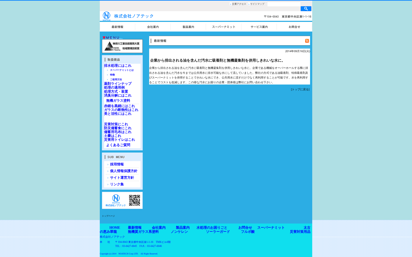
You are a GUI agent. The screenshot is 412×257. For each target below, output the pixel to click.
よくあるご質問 (118, 145)
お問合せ (245, 227)
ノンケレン (179, 231)
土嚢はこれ (112, 136)
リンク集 (117, 184)
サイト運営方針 (122, 177)
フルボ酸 (248, 231)
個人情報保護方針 (124, 171)
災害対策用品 (300, 231)
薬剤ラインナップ (118, 83)
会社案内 (159, 227)
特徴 (112, 74)
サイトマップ (257, 4)
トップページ (108, 215)
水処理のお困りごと (212, 227)
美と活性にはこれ (118, 113)
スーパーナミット (271, 227)
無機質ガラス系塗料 (143, 231)
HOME (114, 227)
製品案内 (183, 227)
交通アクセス (239, 4)
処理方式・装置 (116, 91)
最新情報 (135, 227)
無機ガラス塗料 (118, 100)
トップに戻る (300, 89)
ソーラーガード (218, 231)
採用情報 (117, 164)
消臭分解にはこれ (118, 95)
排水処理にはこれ (118, 65)
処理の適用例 (114, 87)
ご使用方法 (116, 79)
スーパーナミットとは (122, 70)
